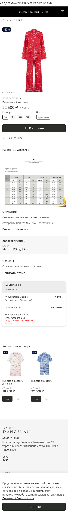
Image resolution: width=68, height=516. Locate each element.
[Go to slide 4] (9, 92)
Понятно (34, 507)
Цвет (38, 112)
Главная (7, 20)
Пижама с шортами (41, 380)
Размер (6, 112)
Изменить (11, 289)
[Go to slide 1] (2, 92)
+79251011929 (10, 438)
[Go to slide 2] (5, 92)
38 (12, 117)
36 (5, 117)
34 (27, 117)
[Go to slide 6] (13, 92)
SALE (19, 20)
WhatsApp (23, 149)
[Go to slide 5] (11, 92)
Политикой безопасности (18, 498)
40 (20, 117)
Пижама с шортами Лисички (12, 382)
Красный (43, 117)
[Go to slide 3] (7, 92)
